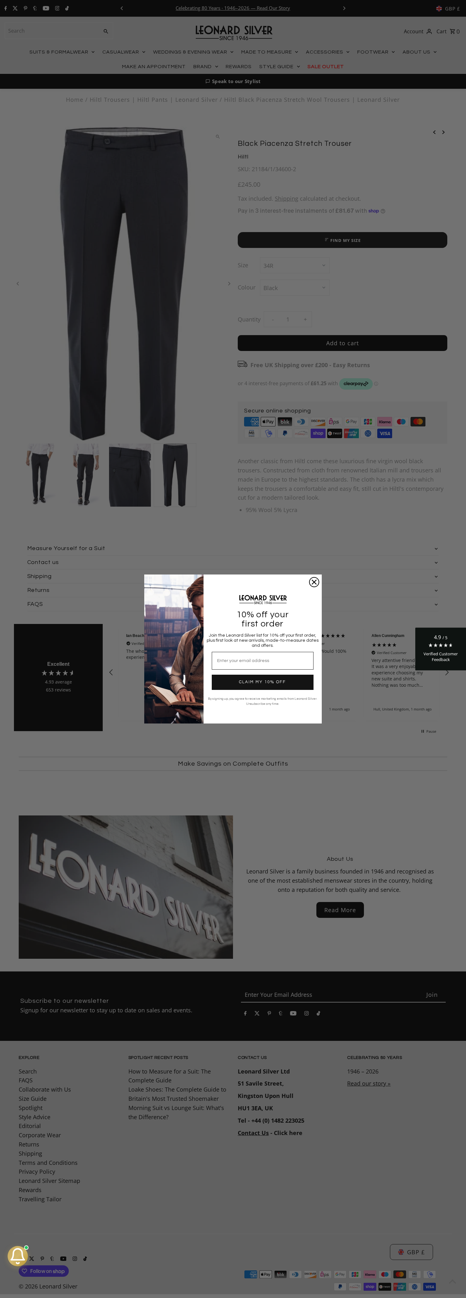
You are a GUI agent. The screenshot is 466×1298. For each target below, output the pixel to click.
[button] (440, 649)
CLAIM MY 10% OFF (262, 682)
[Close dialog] (314, 582)
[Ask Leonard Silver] (18, 1256)
